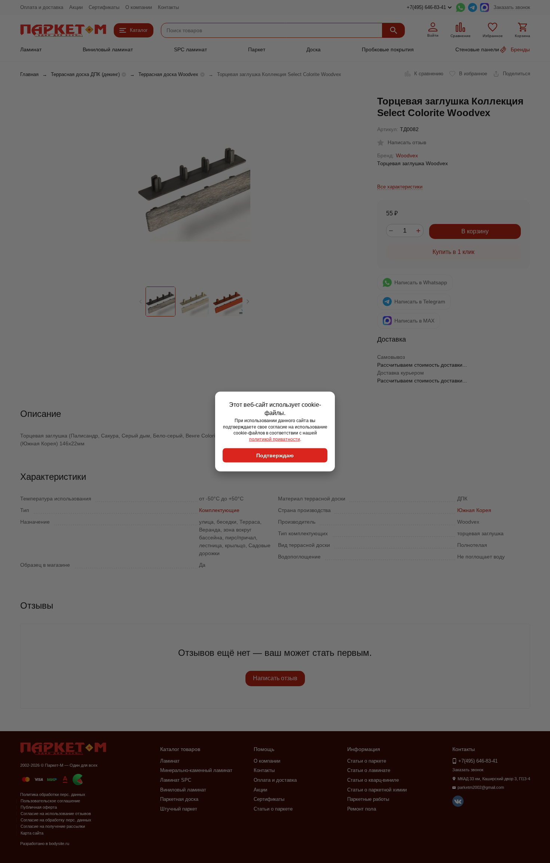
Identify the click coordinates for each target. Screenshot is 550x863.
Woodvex (407, 155)
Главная (29, 74)
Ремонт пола (361, 809)
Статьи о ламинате (368, 770)
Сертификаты (104, 7)
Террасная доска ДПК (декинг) (85, 74)
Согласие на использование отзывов (56, 813)
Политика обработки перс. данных (52, 794)
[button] (248, 302)
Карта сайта (32, 833)
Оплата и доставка (41, 7)
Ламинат (31, 49)
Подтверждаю (275, 455)
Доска (313, 49)
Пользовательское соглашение (50, 801)
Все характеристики (399, 187)
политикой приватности (274, 439)
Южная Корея (474, 510)
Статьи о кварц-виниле (373, 780)
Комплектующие (219, 510)
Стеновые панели (477, 49)
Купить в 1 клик (453, 252)
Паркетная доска (179, 799)
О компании (138, 7)
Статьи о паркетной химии (377, 790)
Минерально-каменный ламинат (196, 770)
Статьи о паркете (273, 809)
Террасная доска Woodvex (168, 74)
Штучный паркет (178, 809)
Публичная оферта (39, 807)
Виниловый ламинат (108, 49)
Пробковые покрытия (388, 49)
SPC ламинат (190, 49)
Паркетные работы (368, 799)
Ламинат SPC (175, 780)
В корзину (475, 231)
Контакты (168, 7)
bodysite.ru (59, 843)
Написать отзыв (275, 678)
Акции (76, 7)
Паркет (256, 49)
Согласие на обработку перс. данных (56, 820)
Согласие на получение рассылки (53, 826)
